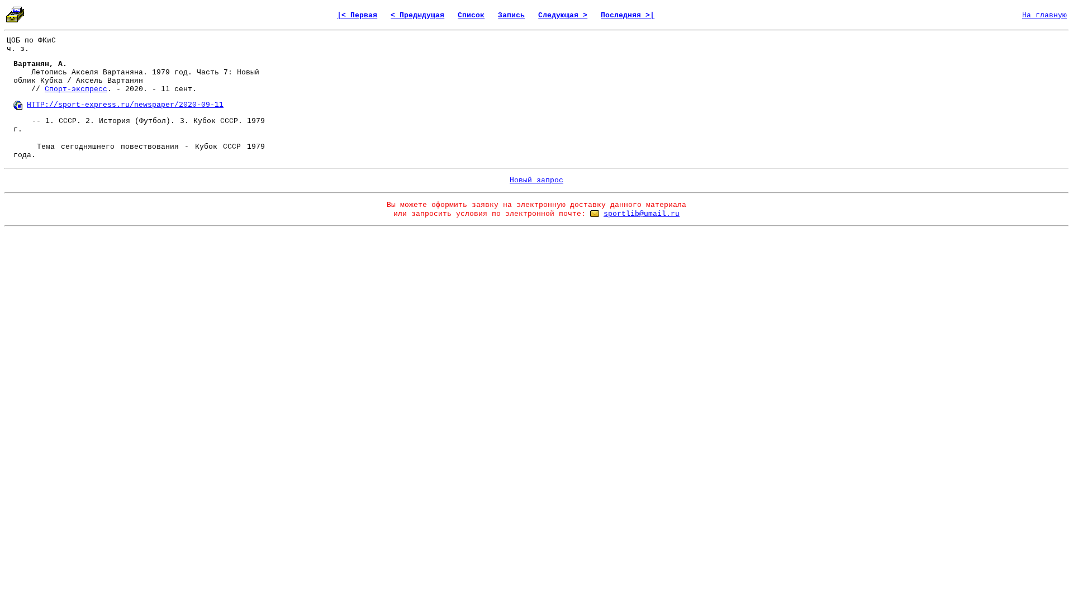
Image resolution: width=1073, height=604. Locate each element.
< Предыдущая (417, 15)
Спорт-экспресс (76, 89)
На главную (1044, 15)
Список (471, 15)
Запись (511, 15)
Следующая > (562, 15)
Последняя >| (627, 15)
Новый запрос (536, 180)
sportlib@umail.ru (642, 214)
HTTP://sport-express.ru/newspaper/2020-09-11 (125, 105)
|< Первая (357, 15)
